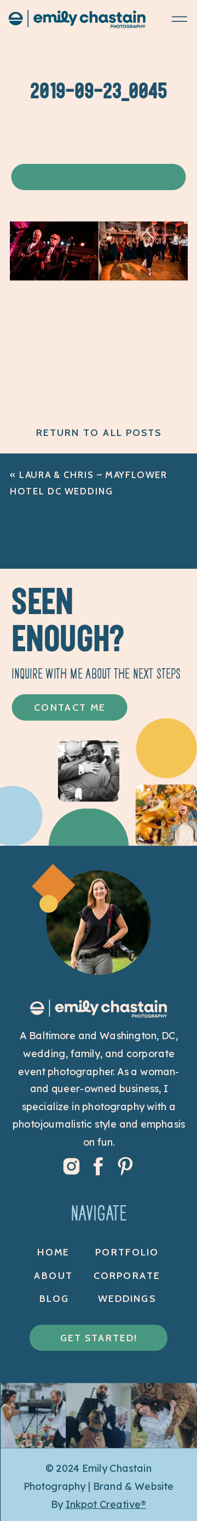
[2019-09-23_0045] (99, 276)
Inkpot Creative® (106, 1504)
